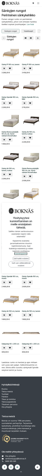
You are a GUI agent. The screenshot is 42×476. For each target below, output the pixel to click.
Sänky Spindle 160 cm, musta (10, 277)
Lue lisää (30, 24)
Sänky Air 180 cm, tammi (31, 311)
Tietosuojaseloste (9, 402)
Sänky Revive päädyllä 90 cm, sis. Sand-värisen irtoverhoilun (10, 134)
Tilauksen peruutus (9, 404)
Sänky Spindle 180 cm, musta (30, 277)
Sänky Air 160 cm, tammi (11, 311)
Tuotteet (5, 394)
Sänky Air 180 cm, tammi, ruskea (8, 169)
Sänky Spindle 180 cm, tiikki (10, 98)
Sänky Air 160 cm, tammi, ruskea (28, 133)
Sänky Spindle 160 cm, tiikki (30, 98)
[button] (4, 68)
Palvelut (5, 397)
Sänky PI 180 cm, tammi (31, 64)
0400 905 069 (10, 461)
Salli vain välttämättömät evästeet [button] (21, 264)
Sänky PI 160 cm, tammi (10, 64)
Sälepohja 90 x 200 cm (10, 344)
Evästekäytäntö (21, 254)
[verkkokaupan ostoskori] (33, 3)
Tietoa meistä (7, 391)
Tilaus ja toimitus (9, 399)
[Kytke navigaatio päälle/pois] (38, 3)
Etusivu (5, 389)
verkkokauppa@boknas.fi (15, 459)
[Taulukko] (25, 38)
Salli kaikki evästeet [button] (21, 258)
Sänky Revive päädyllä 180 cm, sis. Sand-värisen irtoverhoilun (30, 170)
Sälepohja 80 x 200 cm (30, 344)
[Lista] (30, 38)
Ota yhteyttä (7, 407)
